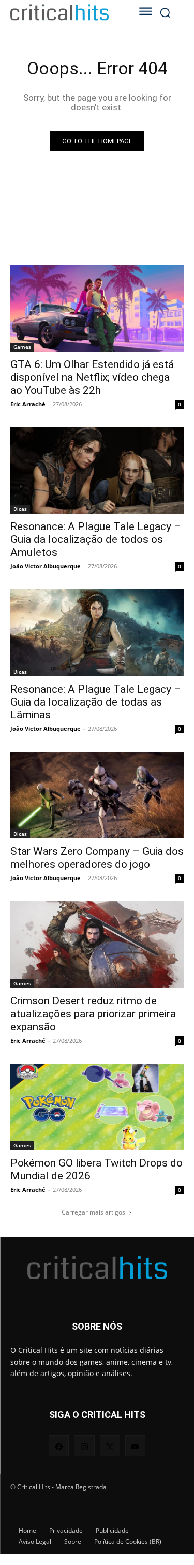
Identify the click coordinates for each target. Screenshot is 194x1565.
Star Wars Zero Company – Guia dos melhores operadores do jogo (97, 857)
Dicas (20, 509)
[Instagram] (84, 1445)
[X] (110, 1445)
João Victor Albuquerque (45, 566)
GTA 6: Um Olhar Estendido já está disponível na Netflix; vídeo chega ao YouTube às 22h (92, 377)
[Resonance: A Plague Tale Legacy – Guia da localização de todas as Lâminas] (97, 632)
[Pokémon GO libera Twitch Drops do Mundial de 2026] (97, 1107)
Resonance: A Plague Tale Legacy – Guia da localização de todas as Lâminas (95, 702)
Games (22, 346)
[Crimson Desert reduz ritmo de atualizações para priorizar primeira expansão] (97, 944)
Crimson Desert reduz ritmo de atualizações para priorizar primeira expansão (93, 1014)
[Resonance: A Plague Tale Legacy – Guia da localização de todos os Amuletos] (97, 470)
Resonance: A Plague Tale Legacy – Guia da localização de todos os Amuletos (95, 539)
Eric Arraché (28, 404)
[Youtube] (135, 1445)
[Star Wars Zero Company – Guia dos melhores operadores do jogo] (97, 795)
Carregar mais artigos (93, 1212)
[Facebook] (59, 1445)
